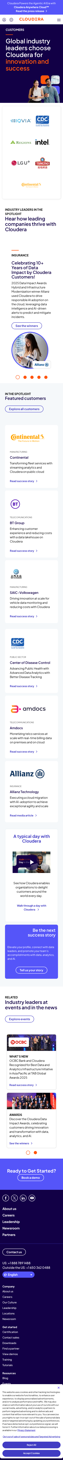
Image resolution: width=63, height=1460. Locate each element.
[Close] (58, 1387)
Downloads (9, 1343)
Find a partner (10, 1348)
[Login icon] (4, 20)
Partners (8, 1235)
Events (6, 1383)
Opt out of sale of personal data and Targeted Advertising (31, 1436)
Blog (5, 1378)
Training (7, 1359)
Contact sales (10, 1337)
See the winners (19, 1143)
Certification (10, 1332)
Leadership (11, 1222)
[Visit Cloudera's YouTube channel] (32, 1198)
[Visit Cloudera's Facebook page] (5, 1198)
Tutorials (7, 1365)
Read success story (22, 481)
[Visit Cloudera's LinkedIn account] (23, 1198)
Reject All (31, 1445)
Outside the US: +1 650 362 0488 (26, 1267)
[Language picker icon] (11, 20)
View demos (10, 1354)
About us (9, 1209)
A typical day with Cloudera (31, 838)
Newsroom (11, 1228)
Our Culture (9, 1302)
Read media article (22, 815)
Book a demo (30, 1177)
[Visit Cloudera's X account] (14, 1198)
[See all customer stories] (31, 152)
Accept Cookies (31, 1453)
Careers (8, 1215)
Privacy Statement (26, 1430)
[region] (31, 1421)
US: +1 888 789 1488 (16, 1263)
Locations (8, 1313)
